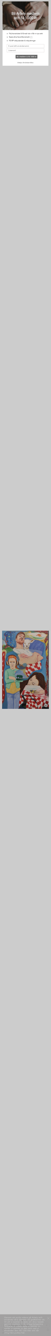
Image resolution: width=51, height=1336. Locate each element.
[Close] (44, 4)
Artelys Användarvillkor (25, 62)
